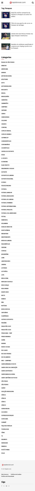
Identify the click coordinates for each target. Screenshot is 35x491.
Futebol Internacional (8, 206)
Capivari (4, 110)
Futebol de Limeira (7, 199)
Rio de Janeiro (5, 357)
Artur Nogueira (6, 76)
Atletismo (4, 79)
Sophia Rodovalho (7, 415)
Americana (4, 69)
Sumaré (3, 422)
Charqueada (5, 117)
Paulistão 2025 (6, 326)
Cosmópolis (5, 148)
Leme (2, 258)
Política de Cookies (16, 474)
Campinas (4, 107)
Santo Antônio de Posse (9, 378)
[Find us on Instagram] (8, 486)
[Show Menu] (2, 2)
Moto (3, 295)
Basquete (4, 89)
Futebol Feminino (7, 203)
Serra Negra (5, 408)
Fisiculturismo (6, 185)
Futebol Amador (6, 192)
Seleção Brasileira (7, 391)
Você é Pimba (5, 450)
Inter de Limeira (6, 240)
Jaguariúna (4, 254)
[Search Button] (33, 2)
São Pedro (4, 384)
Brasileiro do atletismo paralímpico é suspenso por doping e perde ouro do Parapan (22, 46)
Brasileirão (5, 96)
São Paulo (4, 381)
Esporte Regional (7, 179)
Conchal (4, 127)
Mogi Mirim (4, 288)
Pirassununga (5, 336)
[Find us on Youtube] (6, 486)
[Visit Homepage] (17, 2)
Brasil (3, 93)
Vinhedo (4, 446)
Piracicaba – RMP (6, 333)
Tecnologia (5, 429)
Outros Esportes (7, 319)
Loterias (4, 268)
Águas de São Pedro (7, 62)
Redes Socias (5, 347)
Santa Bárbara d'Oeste (8, 364)
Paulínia (3, 323)
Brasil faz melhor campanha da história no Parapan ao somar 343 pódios (21, 14)
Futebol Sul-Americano (8, 213)
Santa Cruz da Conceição (9, 367)
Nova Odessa (5, 309)
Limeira (3, 264)
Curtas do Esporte (7, 151)
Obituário (4, 312)
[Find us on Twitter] (4, 486)
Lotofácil (4, 271)
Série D (3, 405)
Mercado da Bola (6, 281)
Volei (3, 453)
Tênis (3, 432)
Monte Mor (5, 292)
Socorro (4, 412)
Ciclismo (4, 120)
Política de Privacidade (7, 476)
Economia (4, 161)
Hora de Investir (6, 227)
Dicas (3, 155)
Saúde (3, 388)
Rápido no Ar (8, 469)
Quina (3, 340)
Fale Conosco (4, 474)
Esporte (4, 172)
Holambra (4, 223)
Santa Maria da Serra (8, 374)
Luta (2, 275)
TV (2, 436)
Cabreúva (4, 100)
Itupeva (3, 251)
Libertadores (5, 261)
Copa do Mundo (6, 134)
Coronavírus (5, 144)
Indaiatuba (4, 233)
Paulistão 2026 (6, 330)
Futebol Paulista (6, 209)
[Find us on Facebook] (1, 486)
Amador (3, 65)
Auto (3, 83)
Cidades (3, 124)
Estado (3, 182)
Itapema (3, 247)
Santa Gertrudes (6, 371)
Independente (5, 237)
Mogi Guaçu (5, 285)
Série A (3, 395)
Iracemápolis (5, 244)
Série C (3, 401)
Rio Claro (4, 350)
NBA (2, 302)
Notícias (4, 305)
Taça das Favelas (6, 426)
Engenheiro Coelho (7, 168)
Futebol (4, 189)
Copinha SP (4, 137)
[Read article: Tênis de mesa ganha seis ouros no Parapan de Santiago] (5, 25)
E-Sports (4, 158)
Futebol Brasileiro (7, 196)
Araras (3, 72)
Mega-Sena (4, 278)
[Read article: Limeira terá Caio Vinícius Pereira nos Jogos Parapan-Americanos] (5, 36)
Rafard (3, 343)
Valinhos (4, 439)
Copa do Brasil (6, 131)
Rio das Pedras (6, 353)
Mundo (3, 299)
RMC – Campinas (6, 360)
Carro (3, 113)
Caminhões (4, 103)
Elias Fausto (5, 165)
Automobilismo (6, 86)
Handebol (4, 220)
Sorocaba (4, 419)
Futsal (3, 216)
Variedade (4, 443)
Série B (3, 398)
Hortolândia (5, 230)
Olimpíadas (5, 316)
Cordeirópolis (6, 141)
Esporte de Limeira (7, 175)
